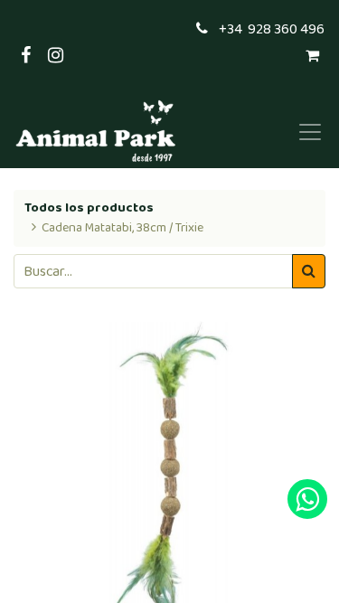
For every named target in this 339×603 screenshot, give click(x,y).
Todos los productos (89, 208)
